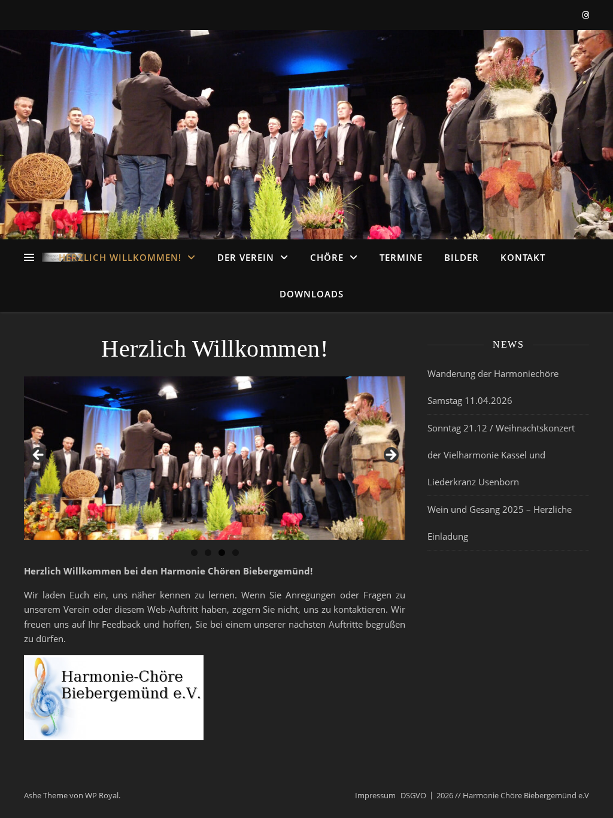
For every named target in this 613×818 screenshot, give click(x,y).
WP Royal (102, 795)
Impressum (375, 795)
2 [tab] (208, 552)
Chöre (327, 257)
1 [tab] (194, 552)
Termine (401, 257)
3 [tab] (222, 552)
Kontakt (522, 257)
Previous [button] (39, 455)
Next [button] (390, 455)
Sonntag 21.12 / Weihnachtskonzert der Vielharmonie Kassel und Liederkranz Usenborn (501, 455)
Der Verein (245, 257)
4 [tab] (235, 552)
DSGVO (413, 795)
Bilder (461, 257)
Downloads (312, 294)
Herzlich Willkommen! (120, 257)
